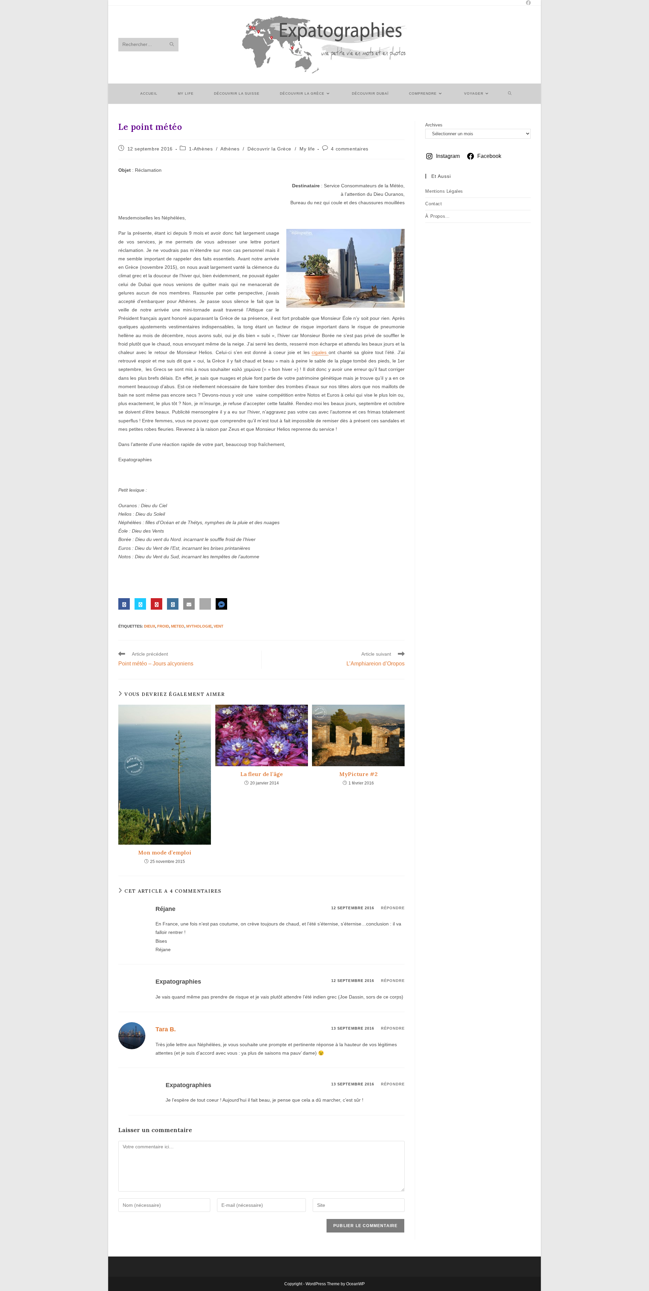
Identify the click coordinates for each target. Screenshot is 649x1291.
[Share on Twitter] (140, 604)
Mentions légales (444, 191)
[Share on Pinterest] (156, 604)
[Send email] (189, 604)
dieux (149, 626)
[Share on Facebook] (124, 604)
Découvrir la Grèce (269, 148)
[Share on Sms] (205, 604)
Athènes (229, 148)
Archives (433, 124)
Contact (433, 203)
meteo (177, 626)
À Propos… (437, 216)
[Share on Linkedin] (172, 604)
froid (163, 626)
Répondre (393, 908)
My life (307, 148)
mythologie (199, 626)
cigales (320, 352)
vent (218, 626)
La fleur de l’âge (261, 774)
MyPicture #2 (358, 774)
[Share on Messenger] (221, 604)
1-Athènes (201, 148)
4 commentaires (349, 148)
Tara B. (165, 1029)
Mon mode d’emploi (164, 852)
